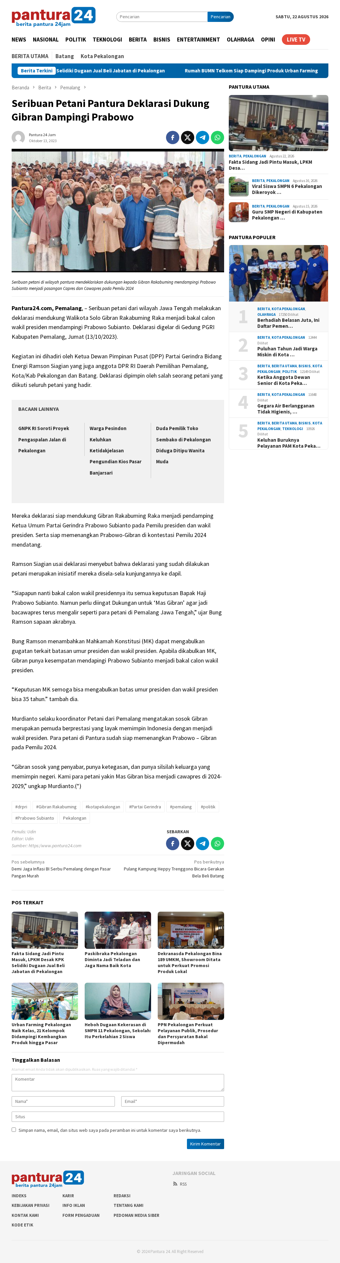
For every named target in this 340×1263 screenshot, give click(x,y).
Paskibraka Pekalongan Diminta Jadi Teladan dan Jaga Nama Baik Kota (112, 959)
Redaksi (122, 1196)
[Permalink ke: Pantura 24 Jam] (18, 137)
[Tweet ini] (187, 137)
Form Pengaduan (81, 1215)
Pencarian (220, 17)
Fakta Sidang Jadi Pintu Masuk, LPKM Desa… (270, 165)
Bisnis (304, 366)
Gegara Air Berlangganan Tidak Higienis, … (285, 409)
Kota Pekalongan (288, 309)
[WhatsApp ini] (217, 137)
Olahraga (266, 314)
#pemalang (181, 807)
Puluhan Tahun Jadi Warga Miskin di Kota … (287, 352)
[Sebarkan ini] (172, 137)
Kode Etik (22, 1225)
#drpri (21, 807)
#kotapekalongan (103, 807)
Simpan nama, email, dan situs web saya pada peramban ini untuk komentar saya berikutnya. (110, 1130)
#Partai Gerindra (145, 807)
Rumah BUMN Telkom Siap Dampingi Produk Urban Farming (217, 71)
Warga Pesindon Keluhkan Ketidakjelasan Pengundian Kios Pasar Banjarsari (115, 450)
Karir (68, 1196)
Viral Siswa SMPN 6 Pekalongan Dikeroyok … (287, 189)
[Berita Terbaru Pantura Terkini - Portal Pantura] (54, 16)
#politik (208, 807)
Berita (235, 156)
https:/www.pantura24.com (55, 846)
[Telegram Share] (202, 137)
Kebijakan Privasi (30, 1205)
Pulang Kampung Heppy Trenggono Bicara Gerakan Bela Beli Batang (174, 869)
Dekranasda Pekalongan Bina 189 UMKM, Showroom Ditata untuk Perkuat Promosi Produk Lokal (190, 962)
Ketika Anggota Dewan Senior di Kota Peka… (283, 380)
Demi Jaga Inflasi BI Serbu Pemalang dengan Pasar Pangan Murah (61, 869)
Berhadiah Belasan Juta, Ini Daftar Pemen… (288, 323)
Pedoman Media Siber (136, 1215)
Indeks (19, 1196)
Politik (289, 371)
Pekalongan (74, 818)
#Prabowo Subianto (34, 818)
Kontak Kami (25, 1215)
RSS (183, 1184)
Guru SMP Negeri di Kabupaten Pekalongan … (287, 215)
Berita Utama (284, 366)
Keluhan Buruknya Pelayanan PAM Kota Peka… (288, 443)
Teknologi (292, 428)
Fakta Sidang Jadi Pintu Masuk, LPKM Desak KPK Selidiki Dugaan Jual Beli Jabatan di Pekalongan (38, 962)
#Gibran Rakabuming (56, 807)
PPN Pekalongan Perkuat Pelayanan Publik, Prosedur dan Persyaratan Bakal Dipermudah (188, 1033)
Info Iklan (73, 1205)
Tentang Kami (128, 1205)
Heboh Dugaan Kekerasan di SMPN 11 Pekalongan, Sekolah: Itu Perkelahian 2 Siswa (118, 1030)
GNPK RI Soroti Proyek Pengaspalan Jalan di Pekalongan (43, 439)
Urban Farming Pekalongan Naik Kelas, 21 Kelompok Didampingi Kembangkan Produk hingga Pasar (41, 1033)
